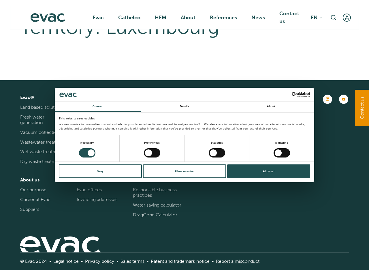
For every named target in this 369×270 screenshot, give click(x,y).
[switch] (152, 153)
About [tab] (271, 106)
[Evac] (48, 17)
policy (107, 261)
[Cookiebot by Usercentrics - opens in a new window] (285, 94)
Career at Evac (35, 199)
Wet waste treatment (41, 151)
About (188, 17)
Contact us (289, 17)
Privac (91, 261)
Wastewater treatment (43, 142)
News (258, 17)
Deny (100, 171)
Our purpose (33, 189)
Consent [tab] (98, 106)
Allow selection (184, 171)
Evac (98, 17)
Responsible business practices (155, 192)
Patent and (162, 261)
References (223, 17)
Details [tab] (184, 106)
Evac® (27, 97)
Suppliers (29, 209)
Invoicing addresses (97, 199)
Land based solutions (41, 107)
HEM (160, 17)
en (314, 17)
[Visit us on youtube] (343, 99)
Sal (124, 261)
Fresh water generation (32, 119)
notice (71, 261)
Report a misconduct (237, 261)
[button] (333, 17)
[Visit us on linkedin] (327, 99)
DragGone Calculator (155, 214)
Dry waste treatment (41, 161)
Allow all (268, 171)
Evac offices (89, 189)
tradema (182, 261)
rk (193, 261)
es (129, 261)
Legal (58, 261)
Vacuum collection (40, 132)
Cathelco (129, 17)
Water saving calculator (157, 205)
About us (29, 180)
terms (137, 261)
